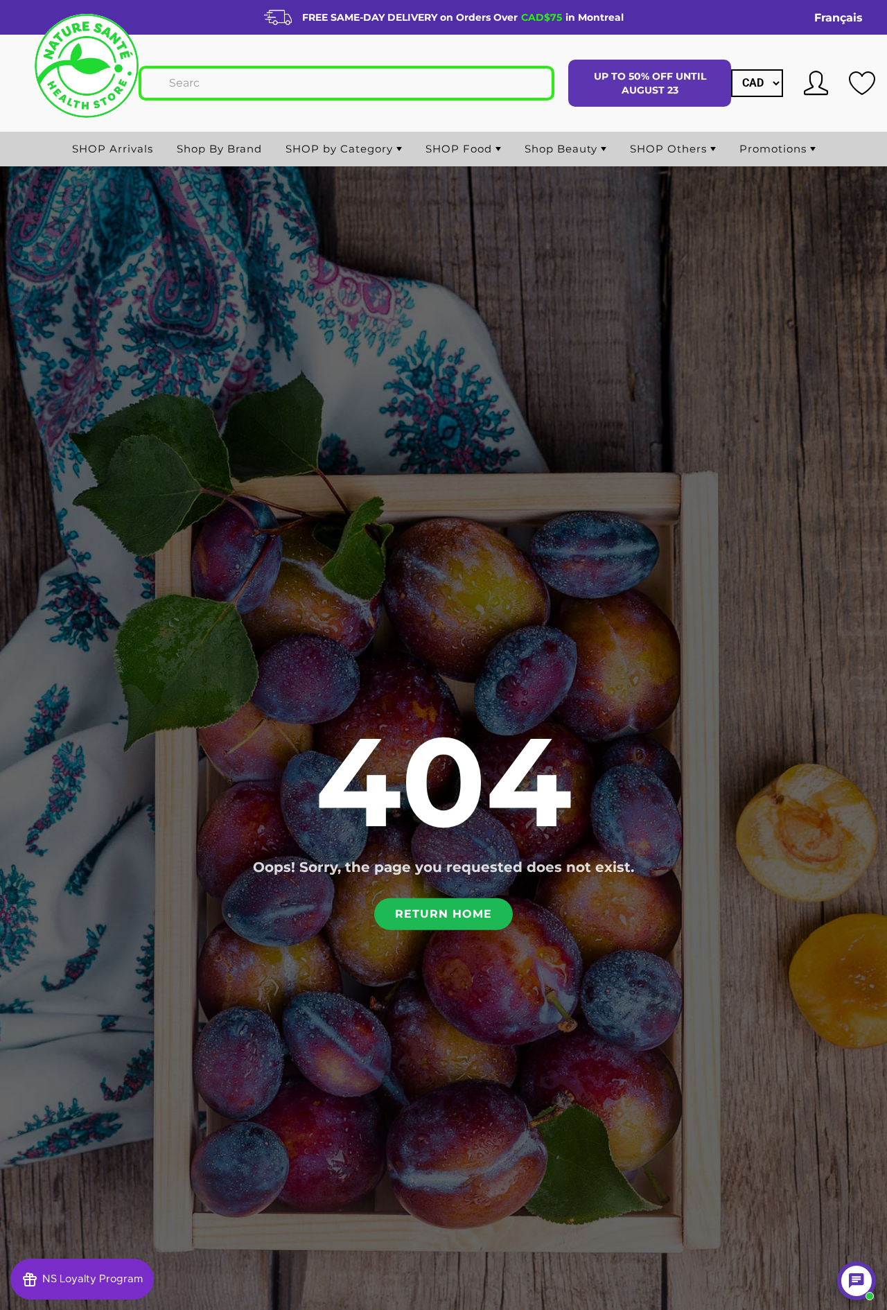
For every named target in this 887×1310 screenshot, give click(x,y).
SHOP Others (670, 148)
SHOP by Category (341, 148)
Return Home (443, 913)
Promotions (774, 148)
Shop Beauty (563, 148)
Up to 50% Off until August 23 (650, 83)
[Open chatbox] (856, 1280)
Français (838, 17)
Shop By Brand (219, 148)
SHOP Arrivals (112, 148)
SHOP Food (460, 148)
